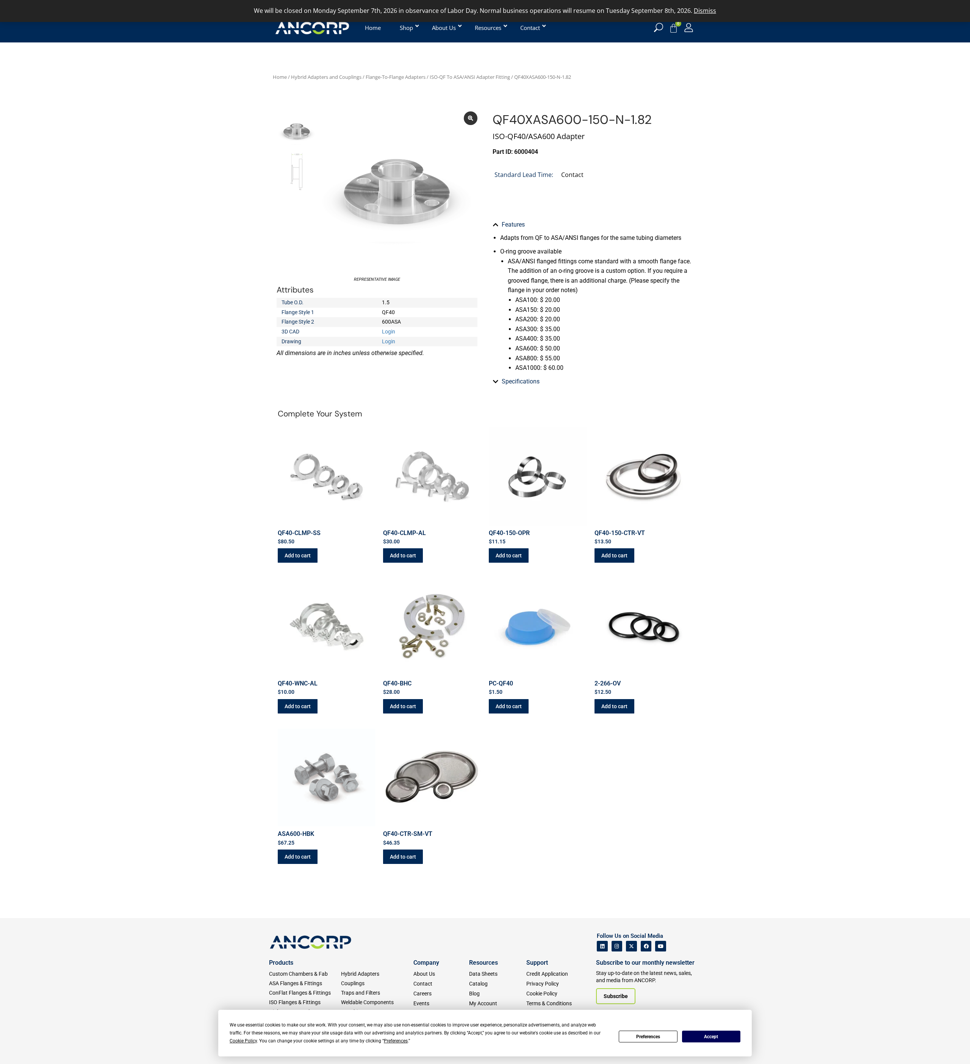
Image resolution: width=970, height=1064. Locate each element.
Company (426, 962)
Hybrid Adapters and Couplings (326, 77)
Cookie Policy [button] (243, 1041)
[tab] (593, 224)
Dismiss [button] (705, 10)
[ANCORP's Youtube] (660, 946)
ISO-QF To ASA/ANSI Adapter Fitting (470, 77)
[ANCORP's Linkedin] (602, 946)
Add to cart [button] (298, 555)
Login (388, 332)
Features (513, 224)
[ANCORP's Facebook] (646, 946)
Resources (483, 962)
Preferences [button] (396, 1041)
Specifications (521, 381)
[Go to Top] (19, 1047)
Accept (711, 1036)
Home (280, 77)
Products (281, 962)
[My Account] (688, 27)
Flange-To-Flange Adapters (396, 77)
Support (537, 962)
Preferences (648, 1036)
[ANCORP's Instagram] (617, 946)
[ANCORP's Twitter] (631, 946)
